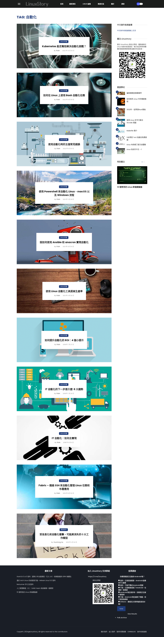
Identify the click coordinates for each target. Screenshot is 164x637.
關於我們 (104, 632)
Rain (58, 50)
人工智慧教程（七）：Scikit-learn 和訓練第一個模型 (35, 588)
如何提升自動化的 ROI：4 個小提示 (64, 340)
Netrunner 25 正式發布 (25, 584)
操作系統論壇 (142, 632)
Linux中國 (63, 42)
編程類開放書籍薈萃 (134, 93)
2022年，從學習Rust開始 (136, 109)
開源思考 (64, 530)
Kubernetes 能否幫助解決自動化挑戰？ (64, 46)
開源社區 (101, 4)
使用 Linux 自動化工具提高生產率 (64, 291)
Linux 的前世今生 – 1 (134, 149)
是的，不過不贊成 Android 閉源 (131, 585)
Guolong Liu (58, 542)
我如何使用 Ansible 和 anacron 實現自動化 (64, 242)
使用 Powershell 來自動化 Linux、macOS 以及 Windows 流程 (64, 193)
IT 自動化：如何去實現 (64, 438)
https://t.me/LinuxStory (97, 576)
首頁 (61, 4)
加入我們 (112, 632)
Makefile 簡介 (132, 130)
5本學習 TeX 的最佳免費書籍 (137, 138)
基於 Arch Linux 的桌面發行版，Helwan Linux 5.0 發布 (36, 580)
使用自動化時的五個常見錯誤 (64, 144)
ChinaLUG (132, 632)
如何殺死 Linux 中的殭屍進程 (136, 100)
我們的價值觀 (121, 632)
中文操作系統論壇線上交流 (126, 30)
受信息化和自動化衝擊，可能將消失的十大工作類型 (64, 536)
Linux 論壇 (87, 4)
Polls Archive (122, 618)
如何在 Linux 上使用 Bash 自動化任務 (64, 95)
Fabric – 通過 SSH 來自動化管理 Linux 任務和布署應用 (64, 487)
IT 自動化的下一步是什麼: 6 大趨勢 (64, 389)
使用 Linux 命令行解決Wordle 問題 (135, 121)
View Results (132, 614)
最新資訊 (72, 4)
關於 (112, 4)
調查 (123, 4)
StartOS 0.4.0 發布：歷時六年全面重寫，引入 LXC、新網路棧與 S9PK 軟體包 (44, 576)
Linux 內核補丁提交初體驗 (136, 144)
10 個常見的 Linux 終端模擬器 (129, 187)
